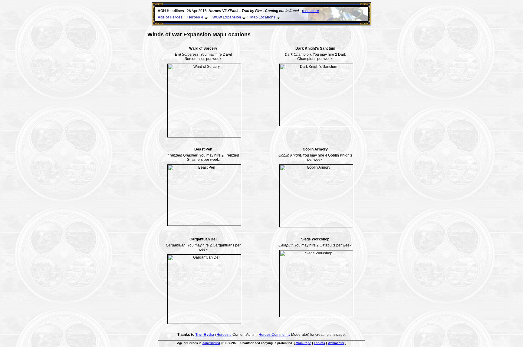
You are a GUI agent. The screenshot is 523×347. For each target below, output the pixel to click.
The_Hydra (204, 334)
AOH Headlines (171, 11)
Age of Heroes (170, 17)
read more (310, 11)
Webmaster (336, 343)
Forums (319, 343)
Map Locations (262, 17)
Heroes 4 (195, 17)
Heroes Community (274, 334)
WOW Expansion (226, 17)
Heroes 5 (224, 334)
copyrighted (211, 343)
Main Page (303, 343)
